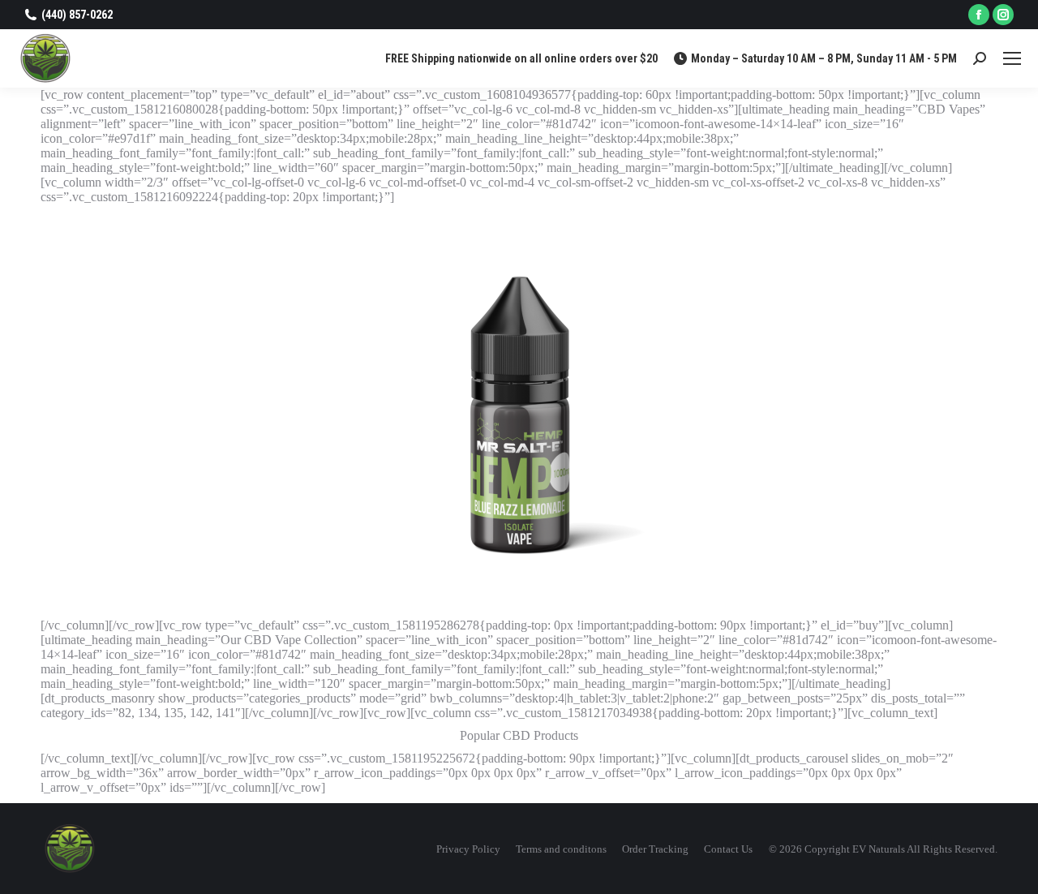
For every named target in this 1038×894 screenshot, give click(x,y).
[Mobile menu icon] (1012, 58)
